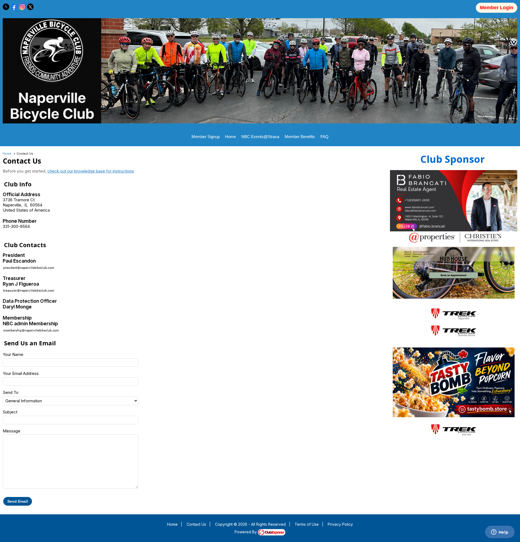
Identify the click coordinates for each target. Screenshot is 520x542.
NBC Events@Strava (260, 136)
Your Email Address (21, 373)
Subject (10, 412)
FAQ (324, 136)
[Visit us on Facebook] (14, 7)
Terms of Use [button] (307, 524)
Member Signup (205, 136)
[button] (17, 501)
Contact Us (196, 524)
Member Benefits (300, 136)
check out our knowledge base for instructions (90, 171)
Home (230, 136)
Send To (10, 392)
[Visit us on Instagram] (22, 7)
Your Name (13, 354)
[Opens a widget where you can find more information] (500, 532)
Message (11, 430)
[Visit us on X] (30, 7)
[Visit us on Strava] (6, 7)
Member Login (496, 7)
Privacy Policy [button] (340, 524)
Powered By (246, 532)
